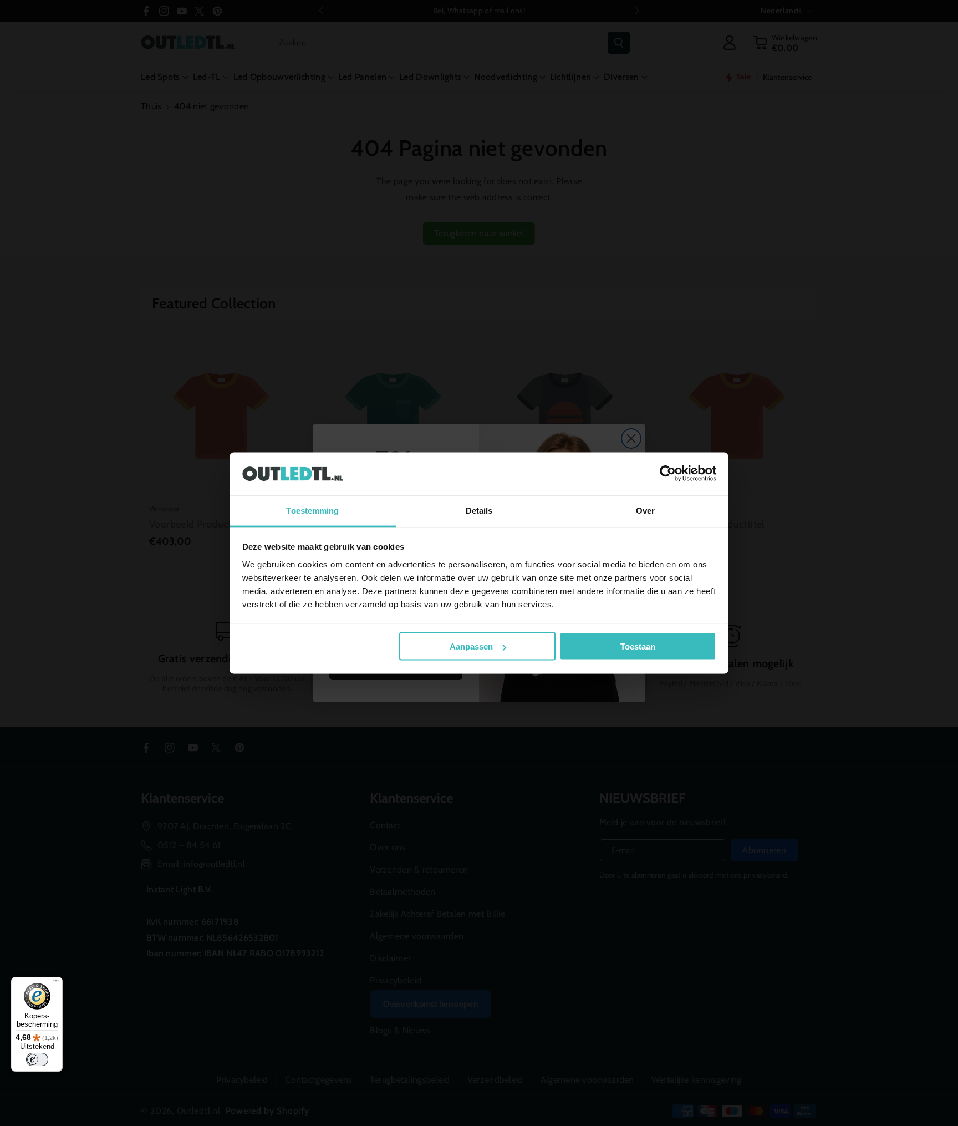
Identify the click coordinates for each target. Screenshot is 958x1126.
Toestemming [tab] (312, 510)
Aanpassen (471, 646)
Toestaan (637, 646)
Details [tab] (479, 510)
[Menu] (56, 983)
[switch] (37, 1059)
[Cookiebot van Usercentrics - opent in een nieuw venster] (667, 473)
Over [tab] (645, 510)
